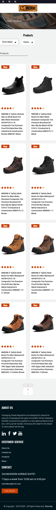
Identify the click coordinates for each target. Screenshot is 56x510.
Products (18, 21)
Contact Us (6, 452)
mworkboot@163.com (11, 484)
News (4, 461)
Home (9, 21)
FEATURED (7, 42)
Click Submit (10, 491)
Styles (26, 42)
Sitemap (48, 506)
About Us (5, 448)
